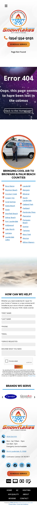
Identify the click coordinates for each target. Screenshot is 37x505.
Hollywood (9, 225)
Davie (7, 210)
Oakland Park (28, 204)
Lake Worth (9, 229)
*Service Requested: (9, 341)
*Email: (4, 334)
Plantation (27, 216)
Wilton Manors (28, 242)
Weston (26, 238)
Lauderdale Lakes (9, 238)
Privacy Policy (31, 376)
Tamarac (26, 230)
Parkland (26, 208)
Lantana (8, 233)
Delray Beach (10, 217)
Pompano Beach (26, 221)
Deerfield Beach (11, 213)
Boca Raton (9, 186)
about (26, 494)
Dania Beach (10, 206)
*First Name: (6, 313)
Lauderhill (26, 186)
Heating (26, 490)
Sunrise (25, 226)
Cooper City (10, 198)
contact (24, 498)
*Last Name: (6, 319)
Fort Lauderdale (11, 221)
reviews (12, 498)
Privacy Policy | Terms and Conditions (18, 504)
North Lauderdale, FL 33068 (16, 451)
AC (17, 490)
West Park (27, 234)
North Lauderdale (27, 199)
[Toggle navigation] (6, 6)
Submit (19, 367)
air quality (13, 494)
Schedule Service (18, 44)
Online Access (14, 502)
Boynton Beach (11, 190)
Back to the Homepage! (18, 110)
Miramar (26, 194)
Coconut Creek (11, 194)
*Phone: (4, 326)
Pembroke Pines (29, 212)
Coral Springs (10, 202)
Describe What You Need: (11, 349)
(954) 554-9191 (20, 38)
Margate (26, 190)
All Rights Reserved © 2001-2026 (25, 502)
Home (9, 490)
